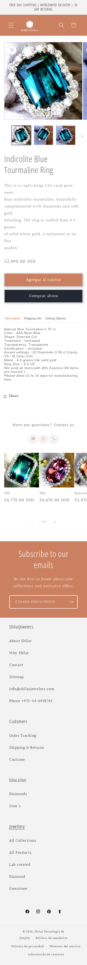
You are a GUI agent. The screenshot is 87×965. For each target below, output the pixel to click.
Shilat (39, 931)
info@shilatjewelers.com (32, 689)
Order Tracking (22, 736)
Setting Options (55, 318)
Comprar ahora (43, 296)
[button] (11, 25)
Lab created (19, 865)
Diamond (17, 877)
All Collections (22, 841)
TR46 (42, 493)
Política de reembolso (52, 938)
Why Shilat (19, 653)
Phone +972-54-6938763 (30, 701)
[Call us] (54, 439)
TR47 (7, 493)
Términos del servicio (65, 946)
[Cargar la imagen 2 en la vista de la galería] (43, 135)
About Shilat (20, 641)
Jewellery (17, 826)
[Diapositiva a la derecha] (82, 137)
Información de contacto (46, 954)
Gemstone (18, 889)
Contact (16, 665)
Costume (17, 760)
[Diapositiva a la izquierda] (5, 137)
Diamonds (18, 794)
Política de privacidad (28, 946)
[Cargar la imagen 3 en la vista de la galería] (65, 135)
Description (12, 318)
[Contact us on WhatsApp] (43, 439)
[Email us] (33, 439)
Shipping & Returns (26, 748)
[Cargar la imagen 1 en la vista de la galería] (21, 135)
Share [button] (14, 396)
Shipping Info (33, 318)
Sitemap (16, 677)
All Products (20, 853)
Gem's (15, 806)
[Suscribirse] (71, 602)
